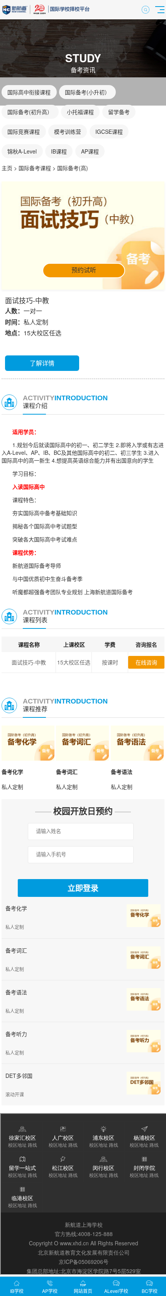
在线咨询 (146, 662)
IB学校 (17, 1290)
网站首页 (83, 1290)
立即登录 (83, 888)
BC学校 (150, 1290)
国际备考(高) (72, 168)
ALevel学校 (116, 1290)
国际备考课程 (35, 168)
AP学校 (50, 1290)
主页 (7, 168)
